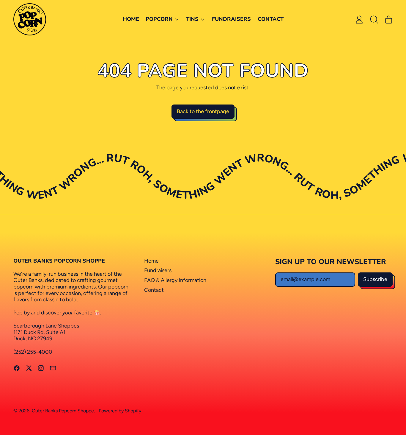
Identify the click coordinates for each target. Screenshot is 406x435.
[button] (373, 19)
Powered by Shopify (120, 411)
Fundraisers (231, 19)
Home (131, 19)
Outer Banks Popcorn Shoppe (63, 411)
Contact (271, 19)
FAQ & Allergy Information (175, 280)
